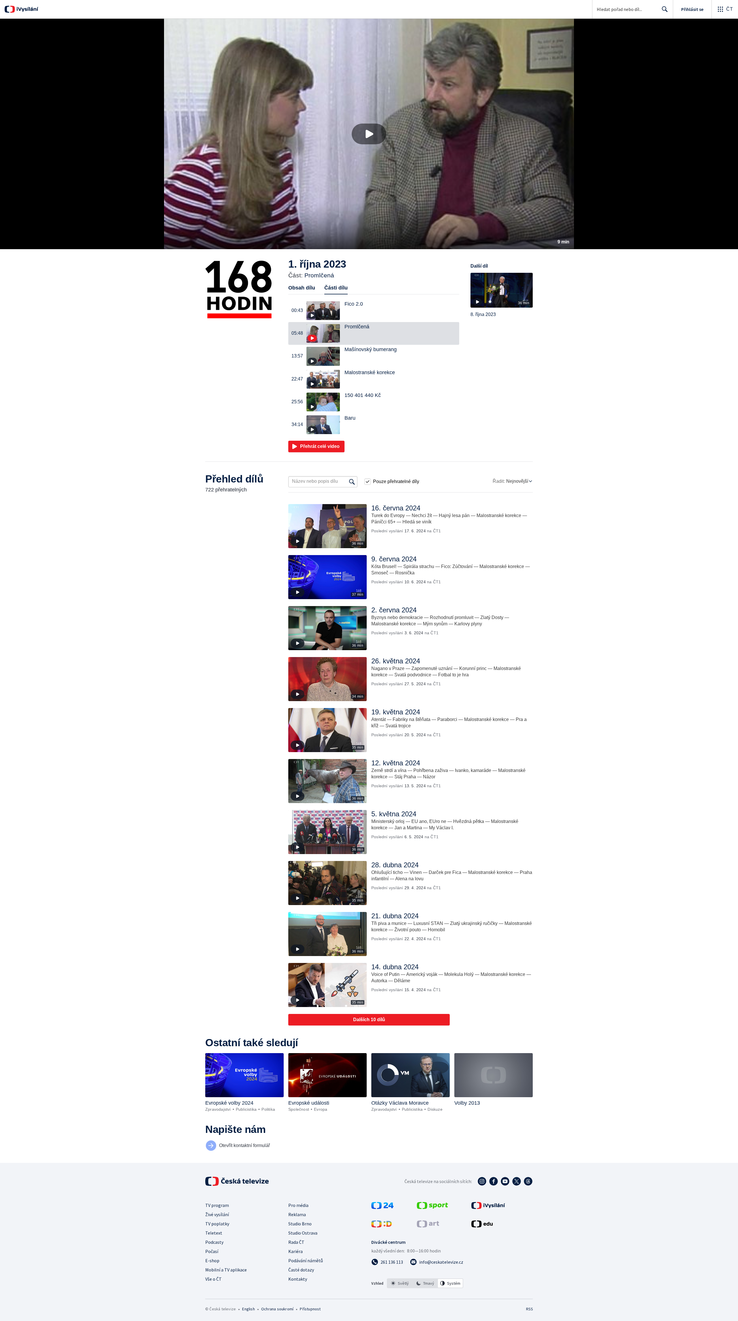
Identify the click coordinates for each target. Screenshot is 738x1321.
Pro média (298, 1205)
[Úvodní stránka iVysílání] (27, 9)
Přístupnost (310, 1308)
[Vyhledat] (352, 481)
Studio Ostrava (302, 1233)
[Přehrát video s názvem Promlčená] (369, 134)
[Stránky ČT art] (428, 1226)
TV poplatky (217, 1224)
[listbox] (425, 1283)
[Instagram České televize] (482, 1181)
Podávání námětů (305, 1260)
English (248, 1308)
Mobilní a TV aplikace (226, 1270)
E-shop (212, 1260)
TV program (217, 1205)
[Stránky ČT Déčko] (381, 1226)
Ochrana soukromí (277, 1308)
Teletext (213, 1233)
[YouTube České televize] (505, 1181)
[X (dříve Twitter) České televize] (516, 1181)
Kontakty (297, 1279)
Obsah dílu (301, 288)
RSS (529, 1308)
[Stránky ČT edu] (482, 1226)
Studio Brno (300, 1224)
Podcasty (214, 1242)
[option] (399, 1283)
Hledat (665, 9)
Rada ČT (296, 1242)
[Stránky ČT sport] (432, 1207)
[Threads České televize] (528, 1181)
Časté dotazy (301, 1270)
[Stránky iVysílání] (488, 1207)
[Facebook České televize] (493, 1181)
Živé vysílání (217, 1214)
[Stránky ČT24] (382, 1207)
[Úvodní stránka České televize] (237, 1181)
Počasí (211, 1251)
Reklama (297, 1214)
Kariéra (295, 1251)
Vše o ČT (213, 1279)
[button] (369, 134)
